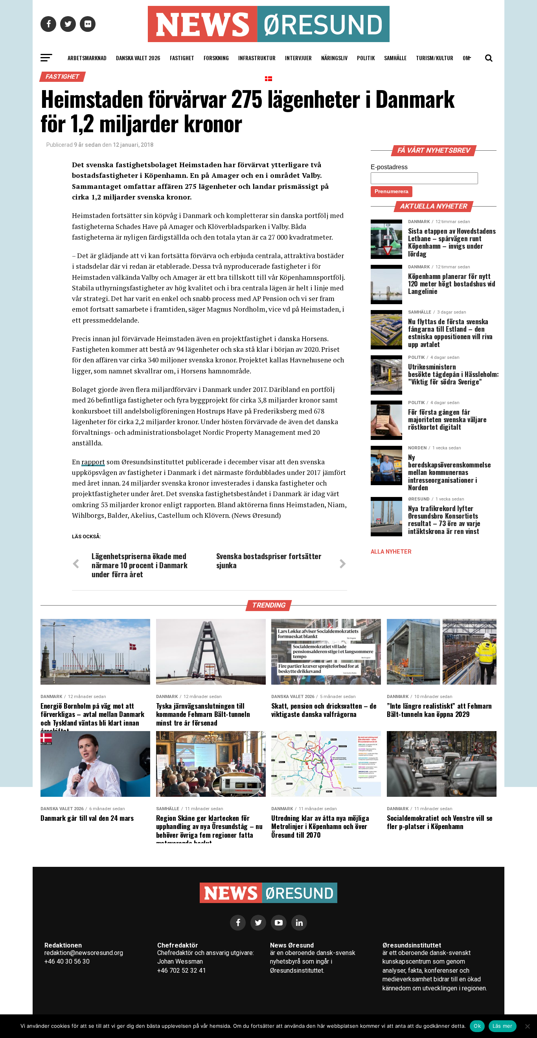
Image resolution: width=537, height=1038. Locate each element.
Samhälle (395, 58)
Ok (477, 1026)
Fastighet (182, 58)
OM (466, 58)
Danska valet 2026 (138, 58)
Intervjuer (298, 58)
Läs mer (503, 1026)
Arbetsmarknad (87, 58)
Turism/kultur (434, 58)
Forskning (216, 58)
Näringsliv (334, 58)
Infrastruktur (257, 58)
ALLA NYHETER (391, 552)
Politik (366, 58)
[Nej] (527, 1026)
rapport (93, 461)
